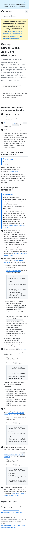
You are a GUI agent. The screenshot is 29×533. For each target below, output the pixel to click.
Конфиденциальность (7, 525)
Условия (15, 523)
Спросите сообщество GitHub (11, 510)
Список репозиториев (13, 270)
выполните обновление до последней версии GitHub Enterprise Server (12, 33)
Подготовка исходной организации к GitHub (12, 108)
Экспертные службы (7, 527)
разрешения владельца (11, 116)
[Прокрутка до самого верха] (25, 529)
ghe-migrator (14, 15)
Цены (23, 525)
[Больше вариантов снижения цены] (19, 86)
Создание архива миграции (9, 188)
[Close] (24, 2)
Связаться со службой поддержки (12, 512)
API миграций (14, 171)
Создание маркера (10, 123)
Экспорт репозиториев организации (12, 153)
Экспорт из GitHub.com (10, 16)
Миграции (6, 15)
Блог (15, 527)
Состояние (17, 525)
